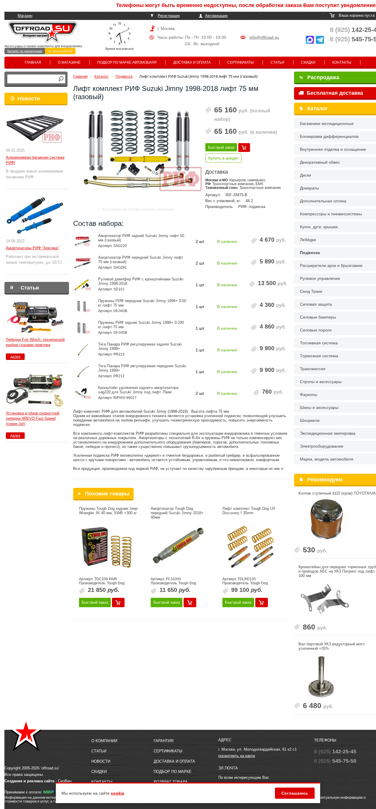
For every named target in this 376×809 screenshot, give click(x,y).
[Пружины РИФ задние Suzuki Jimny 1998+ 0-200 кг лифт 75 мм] (82, 328)
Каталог (317, 108)
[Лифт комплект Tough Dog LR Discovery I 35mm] (250, 547)
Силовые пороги (316, 330)
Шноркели (310, 420)
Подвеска (310, 252)
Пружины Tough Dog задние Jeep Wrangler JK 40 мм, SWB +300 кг (108, 510)
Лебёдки (308, 239)
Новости (29, 98)
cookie (117, 793)
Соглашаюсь (294, 793)
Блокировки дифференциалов (329, 136)
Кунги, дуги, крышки (319, 226)
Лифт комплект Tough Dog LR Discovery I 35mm (248, 510)
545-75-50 (335, 761)
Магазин (25, 15)
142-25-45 (335, 751)
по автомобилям (60, 51)
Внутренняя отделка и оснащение (333, 149)
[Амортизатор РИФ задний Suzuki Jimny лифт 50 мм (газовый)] (82, 241)
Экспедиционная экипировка (327, 433)
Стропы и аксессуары (321, 381)
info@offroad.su (264, 37)
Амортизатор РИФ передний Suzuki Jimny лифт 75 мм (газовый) (140, 259)
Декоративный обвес (320, 162)
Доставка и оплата (192, 62)
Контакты (341, 62)
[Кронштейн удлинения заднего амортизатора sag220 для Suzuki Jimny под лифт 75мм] (82, 393)
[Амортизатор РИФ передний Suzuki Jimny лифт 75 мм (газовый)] (82, 263)
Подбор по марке (173, 771)
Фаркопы (308, 394)
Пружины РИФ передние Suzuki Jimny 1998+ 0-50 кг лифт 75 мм (142, 303)
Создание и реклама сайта (29, 781)
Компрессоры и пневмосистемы (331, 213)
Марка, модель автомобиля (326, 459)
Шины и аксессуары (319, 407)
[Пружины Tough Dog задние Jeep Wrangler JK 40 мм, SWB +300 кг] (107, 547)
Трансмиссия (312, 368)
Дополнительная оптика (323, 201)
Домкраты (309, 188)
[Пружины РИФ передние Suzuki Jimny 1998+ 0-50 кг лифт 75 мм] (82, 306)
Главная (33, 62)
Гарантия (163, 741)
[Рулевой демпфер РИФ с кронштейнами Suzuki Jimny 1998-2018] (82, 285)
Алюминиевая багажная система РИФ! (35, 160)
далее (15, 357)
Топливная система (319, 343)
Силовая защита (316, 304)
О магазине (69, 62)
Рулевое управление (320, 278)
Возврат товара (171, 782)
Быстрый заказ (221, 147)
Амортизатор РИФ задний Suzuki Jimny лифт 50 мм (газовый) (141, 237)
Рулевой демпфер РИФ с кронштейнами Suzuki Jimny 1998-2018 (140, 281)
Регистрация (169, 15)
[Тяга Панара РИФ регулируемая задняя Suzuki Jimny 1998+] (82, 350)
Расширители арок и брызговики (331, 265)
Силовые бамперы (318, 317)
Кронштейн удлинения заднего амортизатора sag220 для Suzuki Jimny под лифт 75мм (138, 389)
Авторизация (216, 15)
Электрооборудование (321, 446)
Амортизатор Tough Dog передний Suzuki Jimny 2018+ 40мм (177, 512)
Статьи (277, 62)
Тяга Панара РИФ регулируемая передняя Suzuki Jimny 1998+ (142, 368)
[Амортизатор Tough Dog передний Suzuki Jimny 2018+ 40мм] (179, 547)
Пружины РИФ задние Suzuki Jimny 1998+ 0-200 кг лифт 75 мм (141, 324)
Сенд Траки (311, 291)
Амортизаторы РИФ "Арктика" (32, 248)
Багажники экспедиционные (327, 123)
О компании (104, 741)
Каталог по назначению (24, 51)
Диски (305, 175)
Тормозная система (319, 355)
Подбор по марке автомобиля (127, 62)
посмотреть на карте (236, 756)
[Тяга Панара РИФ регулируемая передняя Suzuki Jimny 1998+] (82, 372)
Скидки (308, 62)
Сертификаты (240, 62)
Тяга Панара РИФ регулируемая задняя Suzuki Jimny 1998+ (140, 346)
